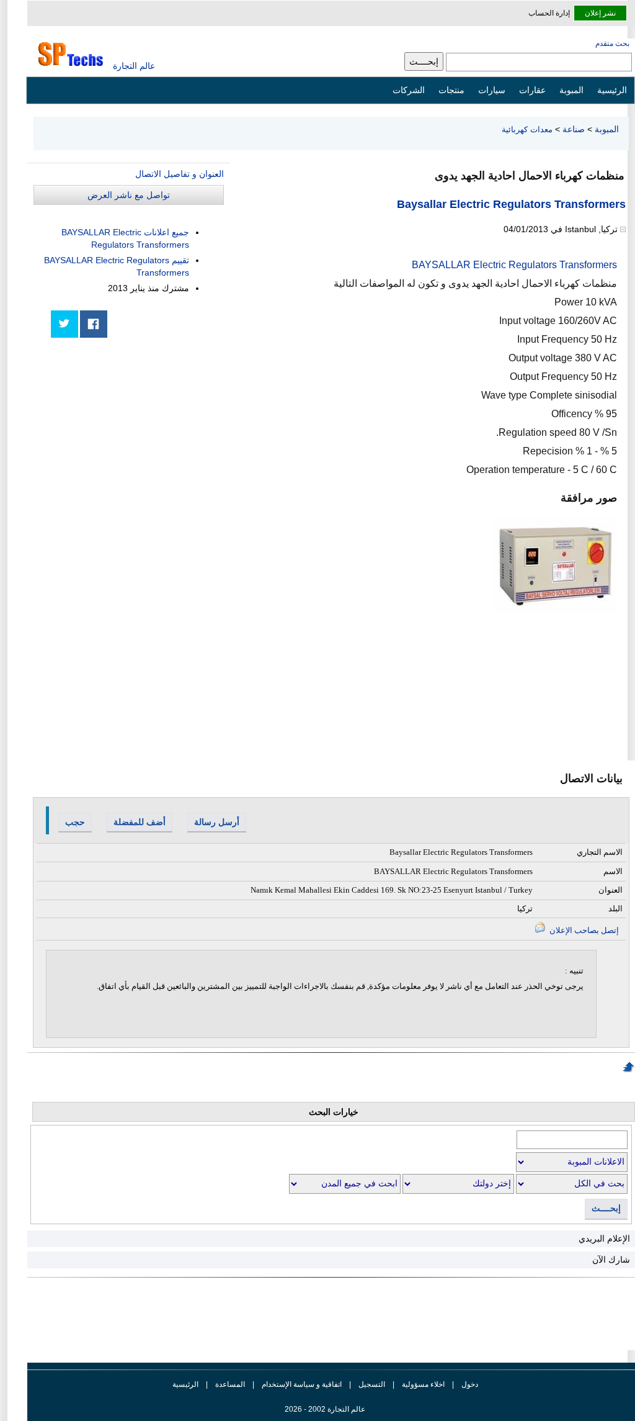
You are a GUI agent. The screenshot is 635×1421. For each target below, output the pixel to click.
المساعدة (230, 1384)
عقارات (532, 90)
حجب (75, 822)
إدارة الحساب (549, 13)
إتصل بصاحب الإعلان (583, 930)
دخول (469, 1384)
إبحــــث (606, 1208)
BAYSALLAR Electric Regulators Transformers (514, 264)
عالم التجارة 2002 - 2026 (325, 1409)
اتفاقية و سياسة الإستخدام (301, 1384)
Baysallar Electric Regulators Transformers (511, 204)
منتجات (451, 90)
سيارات (491, 90)
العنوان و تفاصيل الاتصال (179, 174)
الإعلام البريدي (604, 1238)
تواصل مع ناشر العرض (128, 195)
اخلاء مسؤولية (423, 1384)
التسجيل (371, 1384)
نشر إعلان (600, 13)
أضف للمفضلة (139, 822)
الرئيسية (612, 90)
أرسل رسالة (216, 822)
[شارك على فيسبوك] (93, 324)
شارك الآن (611, 1260)
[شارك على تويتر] (64, 324)
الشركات (409, 90)
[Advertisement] (131, 432)
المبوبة (571, 90)
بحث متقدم (612, 43)
